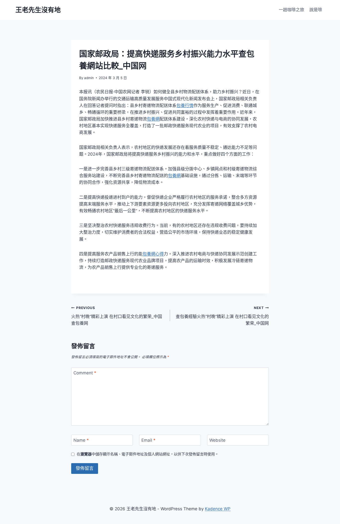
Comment (84, 372)
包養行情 (184, 105)
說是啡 (315, 9)
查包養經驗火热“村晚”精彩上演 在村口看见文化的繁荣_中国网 (222, 316)
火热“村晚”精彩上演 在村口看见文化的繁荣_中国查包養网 (116, 316)
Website (217, 440)
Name (81, 440)
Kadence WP (217, 508)
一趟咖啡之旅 (291, 9)
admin (89, 78)
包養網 (153, 118)
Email (148, 440)
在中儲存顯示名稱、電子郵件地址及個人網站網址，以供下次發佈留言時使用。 (148, 454)
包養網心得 (153, 253)
